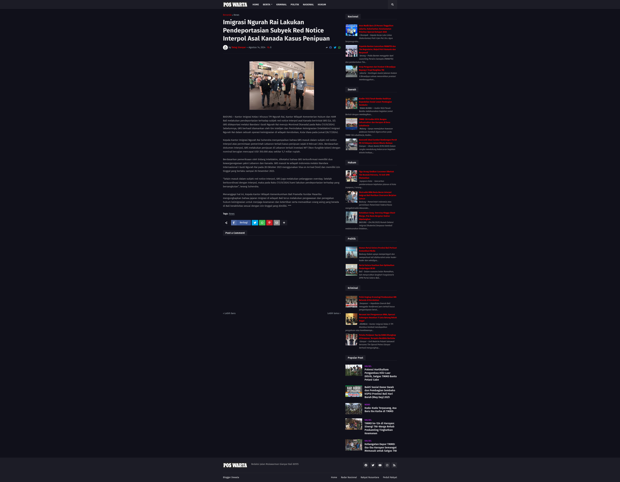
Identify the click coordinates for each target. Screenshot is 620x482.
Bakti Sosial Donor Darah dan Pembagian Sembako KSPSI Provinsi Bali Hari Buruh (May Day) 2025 (380, 392)
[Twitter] (335, 47)
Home (334, 477)
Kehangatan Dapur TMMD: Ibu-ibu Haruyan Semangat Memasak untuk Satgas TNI (381, 447)
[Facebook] (330, 47)
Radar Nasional (349, 477)
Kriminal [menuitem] (281, 4)
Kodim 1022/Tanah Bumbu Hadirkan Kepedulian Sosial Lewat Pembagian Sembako (375, 102)
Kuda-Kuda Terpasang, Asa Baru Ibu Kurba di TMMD (381, 409)
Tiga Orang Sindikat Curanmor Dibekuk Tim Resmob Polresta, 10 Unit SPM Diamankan (376, 175)
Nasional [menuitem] (308, 4)
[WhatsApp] (339, 47)
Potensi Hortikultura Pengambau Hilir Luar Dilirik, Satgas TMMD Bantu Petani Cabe (381, 374)
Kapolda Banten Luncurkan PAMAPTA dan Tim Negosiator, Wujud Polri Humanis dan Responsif (377, 49)
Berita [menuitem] (266, 4)
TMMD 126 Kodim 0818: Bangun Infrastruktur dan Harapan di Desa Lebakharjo (374, 122)
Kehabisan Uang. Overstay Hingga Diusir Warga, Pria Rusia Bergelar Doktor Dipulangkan (377, 216)
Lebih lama (333, 313)
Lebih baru (230, 313)
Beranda (227, 15)
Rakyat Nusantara (370, 477)
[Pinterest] (269, 222)
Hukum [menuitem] (322, 4)
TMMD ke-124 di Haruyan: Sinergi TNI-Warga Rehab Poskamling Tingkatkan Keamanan (379, 428)
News (236, 15)
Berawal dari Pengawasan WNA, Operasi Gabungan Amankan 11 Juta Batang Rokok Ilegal (378, 317)
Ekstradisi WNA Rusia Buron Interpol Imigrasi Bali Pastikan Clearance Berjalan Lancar (377, 195)
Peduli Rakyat (390, 477)
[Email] (277, 222)
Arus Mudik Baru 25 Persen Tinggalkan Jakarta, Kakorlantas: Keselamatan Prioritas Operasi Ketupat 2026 (376, 29)
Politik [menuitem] (295, 4)
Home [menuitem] (256, 4)
